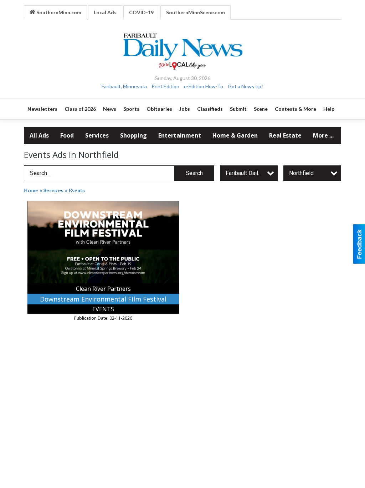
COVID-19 (141, 12)
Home (31, 190)
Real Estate (285, 135)
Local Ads (105, 12)
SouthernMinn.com (58, 12)
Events (77, 190)
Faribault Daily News (251, 173)
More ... (323, 135)
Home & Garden (235, 135)
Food (67, 135)
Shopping (133, 135)
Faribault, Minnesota (124, 86)
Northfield (301, 173)
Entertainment (179, 135)
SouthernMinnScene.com (195, 12)
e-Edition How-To (203, 86)
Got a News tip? (245, 86)
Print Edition (165, 86)
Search (194, 173)
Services (97, 135)
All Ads (39, 135)
